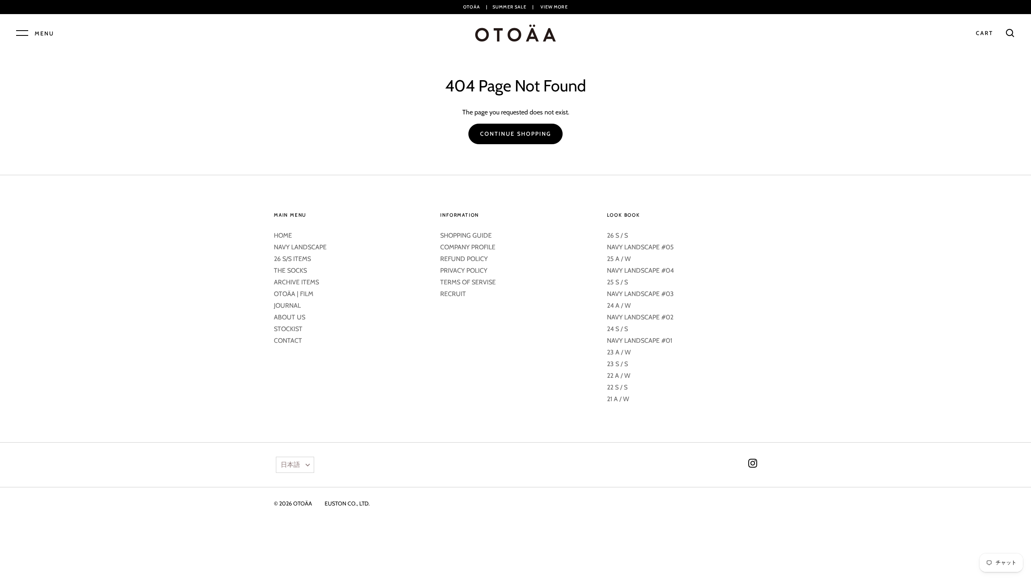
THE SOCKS (290, 270)
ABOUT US (289, 317)
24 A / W (619, 305)
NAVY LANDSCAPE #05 (640, 247)
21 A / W (618, 399)
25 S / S (617, 282)
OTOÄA (302, 503)
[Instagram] (752, 464)
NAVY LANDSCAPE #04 (640, 270)
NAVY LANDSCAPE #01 (639, 340)
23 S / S (617, 364)
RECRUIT (453, 294)
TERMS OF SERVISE (468, 282)
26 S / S (617, 235)
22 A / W (618, 375)
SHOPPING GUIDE (466, 235)
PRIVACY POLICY (463, 270)
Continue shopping (515, 133)
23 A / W (619, 352)
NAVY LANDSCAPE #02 (640, 317)
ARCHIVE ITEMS (296, 282)
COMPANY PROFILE (467, 247)
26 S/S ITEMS (292, 259)
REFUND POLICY (464, 259)
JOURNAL (287, 305)
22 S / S (617, 387)
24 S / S (617, 329)
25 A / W (619, 259)
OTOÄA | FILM (293, 294)
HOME (283, 235)
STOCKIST (288, 329)
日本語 (290, 464)
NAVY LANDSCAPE (300, 247)
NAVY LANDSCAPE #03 (640, 294)
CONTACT (288, 340)
